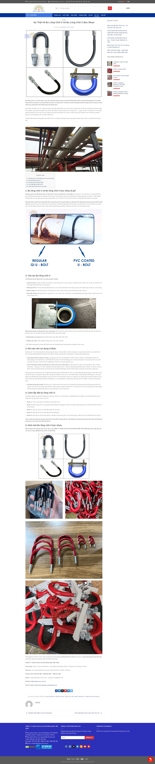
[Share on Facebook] (56, 690)
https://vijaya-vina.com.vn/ (38, 681)
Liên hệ (103, 15)
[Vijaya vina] (38, 8)
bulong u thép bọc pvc (79, 696)
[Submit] (110, 8)
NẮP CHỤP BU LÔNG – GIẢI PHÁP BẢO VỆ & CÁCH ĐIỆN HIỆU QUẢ (117, 51)
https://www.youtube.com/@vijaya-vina (46, 685)
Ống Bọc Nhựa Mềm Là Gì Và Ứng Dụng (40, 713)
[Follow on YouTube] (128, 1)
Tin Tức (96, 15)
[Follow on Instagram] (70, 746)
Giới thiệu (66, 15)
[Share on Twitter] (59, 690)
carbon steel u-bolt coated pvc (92, 696)
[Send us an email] (73, 746)
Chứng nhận (83, 15)
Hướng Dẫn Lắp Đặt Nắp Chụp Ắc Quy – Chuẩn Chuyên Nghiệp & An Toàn (117, 40)
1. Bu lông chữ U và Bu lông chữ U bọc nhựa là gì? (40, 178)
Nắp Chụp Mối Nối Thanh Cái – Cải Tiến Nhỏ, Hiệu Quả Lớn (117, 26)
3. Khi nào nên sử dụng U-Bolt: (34, 182)
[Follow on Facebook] (127, 1)
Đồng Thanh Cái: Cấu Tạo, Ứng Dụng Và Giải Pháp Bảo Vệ (118, 46)
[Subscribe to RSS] (81, 746)
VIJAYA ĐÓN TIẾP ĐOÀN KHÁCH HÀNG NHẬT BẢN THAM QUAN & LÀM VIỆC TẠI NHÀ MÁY (117, 32)
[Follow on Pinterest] (88, 746)
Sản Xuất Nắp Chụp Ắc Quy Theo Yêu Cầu (87, 713)
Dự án (90, 15)
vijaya (72, 27)
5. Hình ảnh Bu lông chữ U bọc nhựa (36, 186)
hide (43, 175)
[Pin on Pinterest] (65, 690)
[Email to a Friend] (62, 690)
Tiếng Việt (120, 1)
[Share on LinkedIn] (68, 690)
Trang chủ (57, 15)
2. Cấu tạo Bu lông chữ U (33, 180)
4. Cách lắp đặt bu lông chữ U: (34, 184)
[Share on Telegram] (71, 690)
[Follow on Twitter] (77, 746)
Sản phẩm (74, 15)
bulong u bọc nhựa (69, 696)
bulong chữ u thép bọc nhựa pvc (56, 696)
